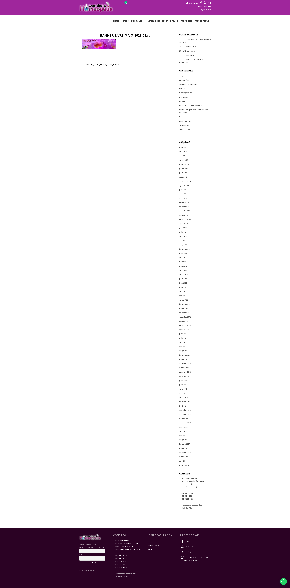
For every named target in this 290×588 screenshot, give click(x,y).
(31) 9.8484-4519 (121, 567)
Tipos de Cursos (153, 545)
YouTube (189, 546)
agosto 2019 (184, 329)
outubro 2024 (184, 177)
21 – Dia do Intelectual (187, 47)
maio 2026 (183, 151)
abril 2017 (182, 436)
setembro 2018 (185, 372)
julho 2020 (183, 283)
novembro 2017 (185, 414)
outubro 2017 (184, 419)
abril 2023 (182, 240)
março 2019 (183, 351)
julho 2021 (183, 266)
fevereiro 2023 (184, 249)
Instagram (190, 552)
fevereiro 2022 (184, 262)
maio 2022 (183, 257)
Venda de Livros (185, 134)
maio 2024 (183, 194)
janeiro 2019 (183, 359)
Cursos (125, 21)
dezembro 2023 (185, 207)
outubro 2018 (184, 368)
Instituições (153, 21)
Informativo (183, 97)
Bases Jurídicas (184, 80)
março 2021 (183, 274)
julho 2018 (183, 380)
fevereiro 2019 (184, 355)
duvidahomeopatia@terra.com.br (193, 487)
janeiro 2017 (183, 448)
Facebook (189, 541)
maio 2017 (183, 431)
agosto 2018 (184, 376)
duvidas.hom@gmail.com (190, 484)
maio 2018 (183, 389)
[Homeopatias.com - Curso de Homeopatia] (90, 539)
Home (116, 21)
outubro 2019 (184, 321)
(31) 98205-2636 (205, 6)
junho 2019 (183, 338)
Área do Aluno (202, 21)
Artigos (182, 76)
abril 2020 (182, 296)
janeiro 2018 (183, 406)
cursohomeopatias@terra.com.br (193, 481)
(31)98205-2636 (187, 499)
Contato (150, 549)
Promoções (186, 21)
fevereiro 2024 (184, 202)
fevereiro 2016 (184, 465)
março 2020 (183, 300)
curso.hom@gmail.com (189, 478)
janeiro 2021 (183, 279)
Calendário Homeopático (188, 84)
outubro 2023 (184, 215)
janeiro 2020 (183, 308)
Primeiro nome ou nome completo (92, 547)
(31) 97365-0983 (205, 10)
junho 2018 (183, 385)
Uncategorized (184, 130)
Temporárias (184, 125)
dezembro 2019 (185, 313)
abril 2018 (182, 393)
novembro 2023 (185, 211)
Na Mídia (182, 101)
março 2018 (183, 397)
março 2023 (183, 245)
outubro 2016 (184, 457)
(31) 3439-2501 (187, 496)
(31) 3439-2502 (121, 558)
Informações (137, 21)
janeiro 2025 (183, 173)
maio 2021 (183, 270)
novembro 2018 (185, 363)
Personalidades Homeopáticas (190, 105)
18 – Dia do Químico (186, 55)
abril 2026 (182, 156)
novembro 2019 (185, 317)
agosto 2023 (184, 223)
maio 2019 (183, 342)
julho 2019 (183, 334)
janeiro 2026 (183, 168)
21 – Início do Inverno (187, 51)
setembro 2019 (185, 325)
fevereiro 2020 (184, 304)
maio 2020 (183, 291)
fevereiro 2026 (184, 164)
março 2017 (183, 440)
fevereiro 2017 (184, 444)
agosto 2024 (184, 185)
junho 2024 (183, 190)
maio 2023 (183, 236)
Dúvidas (182, 88)
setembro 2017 (185, 423)
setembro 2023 (185, 219)
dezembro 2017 (185, 410)
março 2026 (183, 160)
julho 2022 (183, 253)
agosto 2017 (184, 427)
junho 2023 (183, 232)
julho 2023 (183, 228)
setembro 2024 (185, 181)
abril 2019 (182, 346)
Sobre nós (150, 554)
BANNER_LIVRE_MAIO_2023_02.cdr (126, 35)
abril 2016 (182, 461)
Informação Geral (185, 93)
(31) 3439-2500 (187, 493)
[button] (283, 581)
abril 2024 (182, 198)
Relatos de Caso (185, 121)
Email (81, 554)
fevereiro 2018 (184, 402)
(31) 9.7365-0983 (121, 564)
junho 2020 (183, 287)
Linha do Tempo (170, 21)
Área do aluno (193, 3)
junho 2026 (183, 147)
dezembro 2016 (185, 452)
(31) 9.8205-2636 (121, 561)
